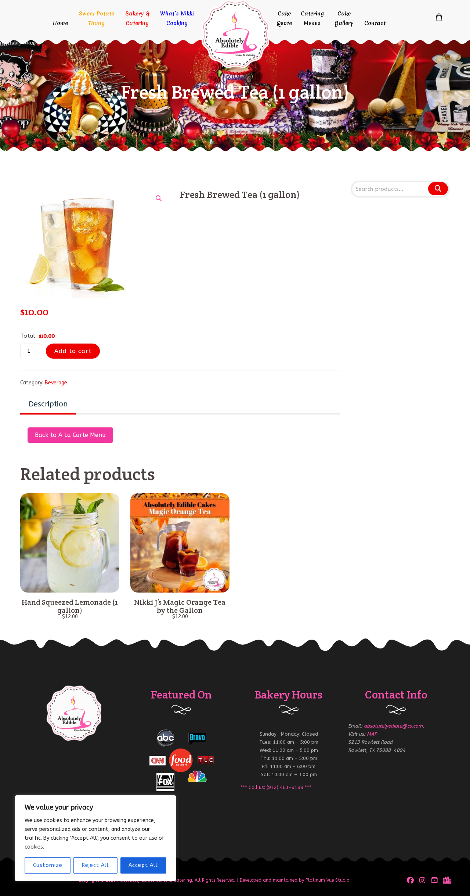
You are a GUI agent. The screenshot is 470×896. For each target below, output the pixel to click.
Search (438, 188)
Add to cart (72, 351)
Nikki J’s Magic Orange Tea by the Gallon (179, 606)
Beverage (56, 383)
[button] (158, 198)
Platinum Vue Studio (327, 880)
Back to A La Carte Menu (70, 434)
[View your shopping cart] (439, 17)
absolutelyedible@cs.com (393, 726)
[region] (95, 838)
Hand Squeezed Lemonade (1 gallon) (70, 606)
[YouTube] (434, 880)
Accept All (143, 865)
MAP (372, 734)
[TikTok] (446, 880)
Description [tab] (48, 404)
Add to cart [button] (69, 584)
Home (60, 23)
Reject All (95, 865)
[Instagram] (422, 880)
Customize (47, 865)
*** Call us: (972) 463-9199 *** (276, 787)
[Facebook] (410, 880)
